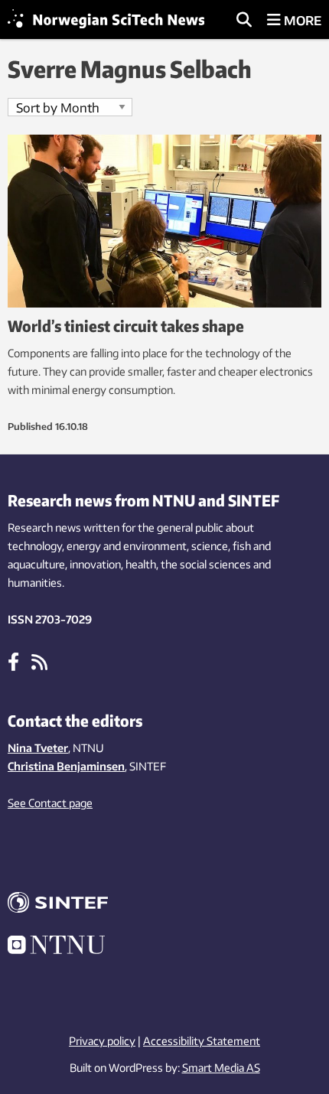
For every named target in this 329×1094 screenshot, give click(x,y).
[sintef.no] (164, 904)
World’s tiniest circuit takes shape (126, 325)
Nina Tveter (38, 747)
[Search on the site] (244, 20)
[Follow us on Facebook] (13, 661)
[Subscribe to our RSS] (39, 661)
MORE (301, 20)
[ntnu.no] (164, 947)
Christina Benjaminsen (66, 766)
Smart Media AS (221, 1067)
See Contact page (50, 802)
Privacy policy (102, 1040)
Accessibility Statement (201, 1040)
